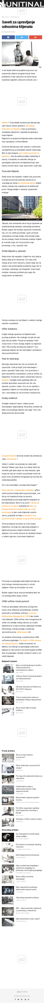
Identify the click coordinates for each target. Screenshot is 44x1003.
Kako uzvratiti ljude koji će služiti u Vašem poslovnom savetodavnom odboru (29, 667)
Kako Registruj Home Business (27, 855)
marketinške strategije (24, 490)
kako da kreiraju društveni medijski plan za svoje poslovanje (19, 509)
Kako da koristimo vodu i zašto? (28, 919)
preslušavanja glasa (26, 183)
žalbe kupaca (22, 632)
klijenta (5, 122)
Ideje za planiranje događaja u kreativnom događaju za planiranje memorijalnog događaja (29, 868)
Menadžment (15, 17)
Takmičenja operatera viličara (27, 898)
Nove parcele (7, 490)
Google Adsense (9, 456)
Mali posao (5, 17)
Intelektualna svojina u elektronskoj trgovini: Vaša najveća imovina (26, 789)
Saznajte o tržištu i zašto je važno (29, 819)
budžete (5, 380)
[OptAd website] (33, 219)
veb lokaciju (11, 459)
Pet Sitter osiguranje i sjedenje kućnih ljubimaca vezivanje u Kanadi (27, 810)
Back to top (22, 992)
